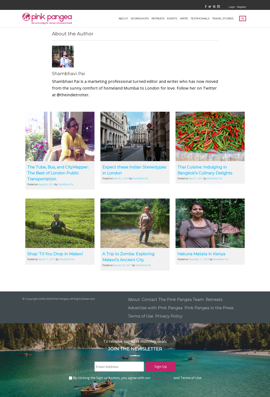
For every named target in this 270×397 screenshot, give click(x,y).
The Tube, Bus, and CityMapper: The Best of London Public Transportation (58, 173)
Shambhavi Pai (68, 73)
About (123, 18)
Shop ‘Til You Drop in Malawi (55, 253)
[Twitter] (209, 6)
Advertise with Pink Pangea (155, 307)
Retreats (214, 299)
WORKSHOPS (140, 18)
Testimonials (200, 18)
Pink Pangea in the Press (209, 307)
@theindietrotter (73, 94)
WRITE (184, 18)
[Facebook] (206, 6)
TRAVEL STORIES (223, 18)
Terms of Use (140, 316)
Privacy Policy (169, 316)
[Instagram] (218, 6)
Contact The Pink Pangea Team (173, 299)
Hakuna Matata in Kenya (201, 253)
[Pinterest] (214, 6)
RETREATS (158, 18)
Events (172, 18)
